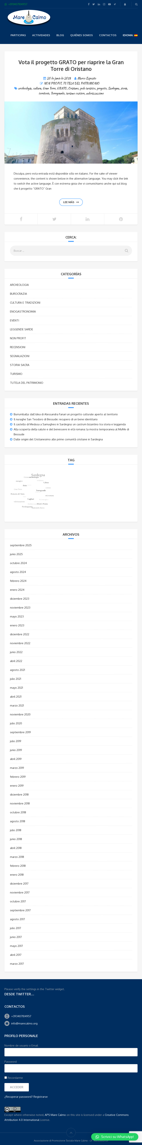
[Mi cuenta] (125, 4)
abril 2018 (16, 848)
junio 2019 (16, 750)
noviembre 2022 (20, 643)
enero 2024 (17, 590)
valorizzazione (95, 93)
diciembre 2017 (19, 883)
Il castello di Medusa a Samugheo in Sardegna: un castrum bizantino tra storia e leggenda (70, 424)
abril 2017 (15, 955)
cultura (37, 88)
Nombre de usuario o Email (21, 1045)
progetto (101, 88)
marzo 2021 (17, 705)
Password (10, 1061)
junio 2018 (16, 839)
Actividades (41, 35)
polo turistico (87, 88)
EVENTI (14, 320)
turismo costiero (75, 93)
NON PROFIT (52, 83)
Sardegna (113, 88)
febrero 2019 (18, 776)
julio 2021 (15, 679)
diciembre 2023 (19, 598)
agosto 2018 (17, 821)
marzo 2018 (17, 857)
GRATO (62, 88)
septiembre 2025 (21, 545)
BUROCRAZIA (18, 293)
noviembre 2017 (20, 892)
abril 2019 (16, 759)
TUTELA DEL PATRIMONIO (81, 83)
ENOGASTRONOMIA (23, 311)
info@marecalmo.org (24, 1023)
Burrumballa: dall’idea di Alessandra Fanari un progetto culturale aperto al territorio (66, 414)
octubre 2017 (18, 901)
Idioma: (128, 35)
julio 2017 (15, 928)
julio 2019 (15, 741)
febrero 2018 (18, 866)
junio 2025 (16, 554)
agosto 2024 (18, 572)
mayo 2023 (17, 616)
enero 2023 (17, 625)
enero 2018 (17, 874)
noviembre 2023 (20, 607)
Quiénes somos (81, 35)
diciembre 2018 (19, 794)
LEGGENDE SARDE (21, 329)
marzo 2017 (17, 963)
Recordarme (15, 1078)
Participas (18, 35)
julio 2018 (15, 830)
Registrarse (40, 1096)
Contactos (107, 35)
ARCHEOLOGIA (19, 285)
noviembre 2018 (20, 803)
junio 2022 (16, 652)
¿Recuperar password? (18, 1096)
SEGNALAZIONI (19, 356)
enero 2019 (17, 785)
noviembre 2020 (20, 714)
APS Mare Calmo (55, 1115)
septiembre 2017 (20, 910)
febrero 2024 (18, 581)
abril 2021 (15, 696)
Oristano (73, 88)
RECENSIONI (17, 347)
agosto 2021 (17, 670)
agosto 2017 (17, 919)
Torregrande (57, 93)
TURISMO (16, 374)
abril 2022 (16, 661)
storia (124, 88)
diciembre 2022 (19, 634)
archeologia (24, 88)
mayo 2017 (16, 946)
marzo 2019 (17, 768)
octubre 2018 (18, 812)
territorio (44, 93)
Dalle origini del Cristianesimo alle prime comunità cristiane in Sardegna (58, 439)
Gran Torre (49, 88)
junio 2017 (16, 937)
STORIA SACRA (19, 365)
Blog (60, 35)
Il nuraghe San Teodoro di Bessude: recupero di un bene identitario (56, 419)
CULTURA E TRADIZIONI (25, 302)
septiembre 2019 (20, 732)
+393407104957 (21, 1016)
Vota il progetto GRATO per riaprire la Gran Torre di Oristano (71, 65)
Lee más (68, 202)
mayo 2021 (16, 687)
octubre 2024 (18, 563)
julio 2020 (16, 723)
